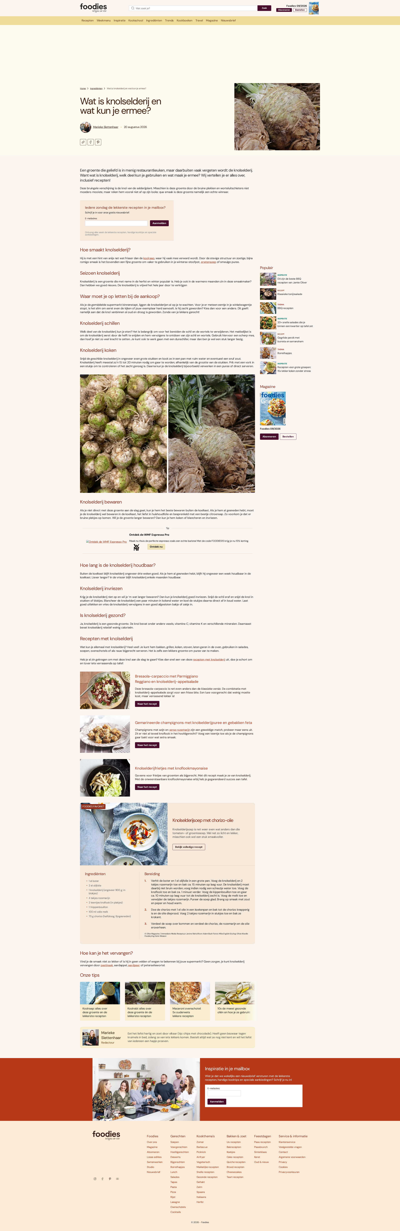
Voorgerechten (178, 1147)
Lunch (173, 1172)
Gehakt (201, 1182)
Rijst (172, 1197)
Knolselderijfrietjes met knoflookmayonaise (171, 768)
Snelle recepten (205, 1172)
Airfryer (201, 1157)
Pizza (173, 1192)
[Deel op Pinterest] (98, 142)
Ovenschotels (178, 1207)
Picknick (201, 1152)
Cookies (283, 1167)
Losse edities (154, 1157)
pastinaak (107, 965)
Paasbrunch (261, 1147)
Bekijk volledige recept (188, 847)
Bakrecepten (234, 1147)
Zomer (200, 1142)
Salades (174, 1177)
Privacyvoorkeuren (289, 1172)
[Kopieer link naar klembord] (83, 142)
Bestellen (300, 9)
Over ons (152, 1142)
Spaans (201, 1192)
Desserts (175, 1157)
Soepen (174, 1142)
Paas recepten (262, 1142)
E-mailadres (91, 218)
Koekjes (231, 1152)
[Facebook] (102, 1178)
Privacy (283, 1162)
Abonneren (284, 9)
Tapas (173, 1182)
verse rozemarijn (179, 730)
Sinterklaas (260, 1152)
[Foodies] (102, 8)
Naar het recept (147, 703)
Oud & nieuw (261, 1162)
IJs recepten (234, 1142)
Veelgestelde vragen (290, 1147)
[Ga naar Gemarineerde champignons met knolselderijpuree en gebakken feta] (105, 734)
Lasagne (175, 1202)
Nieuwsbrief (153, 1172)
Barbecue (202, 1147)
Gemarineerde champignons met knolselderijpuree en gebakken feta (193, 722)
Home (83, 88)
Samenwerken (154, 1162)
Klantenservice (287, 1142)
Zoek (264, 8)
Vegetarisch (203, 1162)
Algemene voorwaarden (292, 1157)
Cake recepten (235, 1157)
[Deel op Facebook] (91, 142)
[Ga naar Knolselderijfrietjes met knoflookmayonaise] (105, 778)
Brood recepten (235, 1167)
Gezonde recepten (207, 1177)
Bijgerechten (177, 1162)
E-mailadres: (214, 1088)
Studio (150, 1167)
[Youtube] (117, 1178)
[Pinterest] (110, 1178)
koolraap (148, 258)
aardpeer (134, 965)
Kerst (257, 1157)
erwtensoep (208, 262)
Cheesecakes (234, 1172)
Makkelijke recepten (208, 1167)
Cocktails (175, 1212)
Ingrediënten (96, 88)
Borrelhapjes (177, 1167)
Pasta (173, 1187)
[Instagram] (95, 1178)
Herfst (200, 1202)
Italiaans (201, 1197)
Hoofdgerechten (179, 1152)
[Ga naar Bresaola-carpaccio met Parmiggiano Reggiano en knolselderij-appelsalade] (105, 690)
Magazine (152, 1147)
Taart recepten (235, 1177)
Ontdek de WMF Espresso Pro (149, 535)
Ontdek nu (156, 546)
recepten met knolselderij (209, 659)
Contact (283, 1152)
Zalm (199, 1187)
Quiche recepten (236, 1162)
